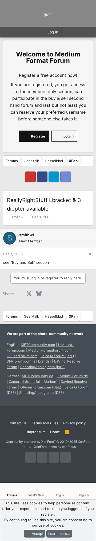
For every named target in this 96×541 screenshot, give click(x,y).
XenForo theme (45, 447)
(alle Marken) (33, 381)
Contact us (18, 423)
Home (55, 432)
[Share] (83, 254)
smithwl (17, 217)
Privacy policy (74, 423)
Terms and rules (45, 423)
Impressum (36, 432)
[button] (77, 32)
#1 (91, 254)
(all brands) (29, 361)
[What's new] (87, 32)
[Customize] (66, 32)
